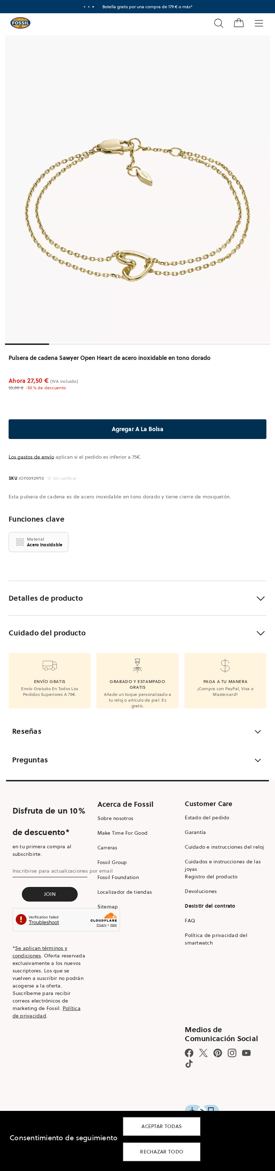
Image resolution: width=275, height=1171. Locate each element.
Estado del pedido (207, 817)
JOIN (50, 894)
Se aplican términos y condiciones (40, 952)
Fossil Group (112, 862)
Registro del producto (211, 876)
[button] (137, 598)
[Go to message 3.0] (93, 7)
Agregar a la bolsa (138, 429)
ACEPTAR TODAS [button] (161, 1126)
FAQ (190, 920)
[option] (137, 188)
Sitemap (107, 906)
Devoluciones (201, 891)
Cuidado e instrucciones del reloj (224, 846)
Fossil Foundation (118, 877)
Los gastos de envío (31, 456)
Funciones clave (36, 519)
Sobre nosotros (115, 818)
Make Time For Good (122, 832)
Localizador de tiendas (124, 892)
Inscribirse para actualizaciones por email (63, 870)
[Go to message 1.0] (84, 7)
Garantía (195, 832)
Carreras (107, 847)
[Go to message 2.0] (89, 7)
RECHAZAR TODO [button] (161, 1151)
